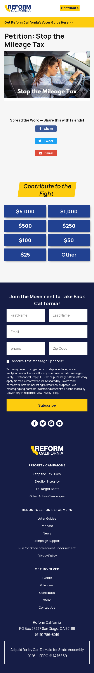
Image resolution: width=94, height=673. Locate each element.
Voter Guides (47, 518)
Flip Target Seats (47, 489)
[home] (23, 8)
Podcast (47, 526)
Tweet (46, 141)
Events (47, 578)
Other (69, 254)
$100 (25, 240)
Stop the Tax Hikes (47, 474)
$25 (25, 254)
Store (47, 600)
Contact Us (47, 607)
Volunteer (47, 585)
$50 (69, 240)
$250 (68, 225)
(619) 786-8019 (47, 634)
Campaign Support (47, 541)
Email (46, 153)
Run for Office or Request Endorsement (47, 548)
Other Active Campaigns (47, 496)
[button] (86, 8)
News (47, 533)
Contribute (69, 8)
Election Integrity (47, 481)
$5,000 (25, 211)
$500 (25, 225)
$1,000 (69, 211)
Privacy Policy (50, 393)
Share (46, 128)
